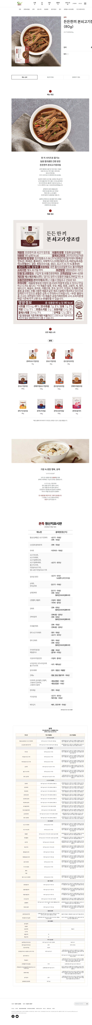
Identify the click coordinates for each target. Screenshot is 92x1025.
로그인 (80, 3)
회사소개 (13, 1008)
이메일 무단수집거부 (39, 1008)
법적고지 (44, 1008)
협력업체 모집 (49, 1008)
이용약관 (16, 1008)
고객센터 (75, 3)
